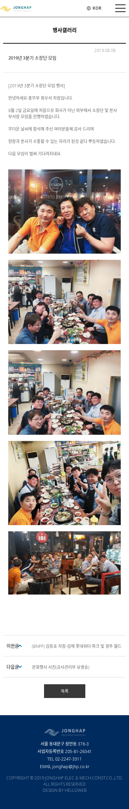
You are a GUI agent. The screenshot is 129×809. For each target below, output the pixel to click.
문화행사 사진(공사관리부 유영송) (60, 667)
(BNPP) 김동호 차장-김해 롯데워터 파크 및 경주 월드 (76, 646)
